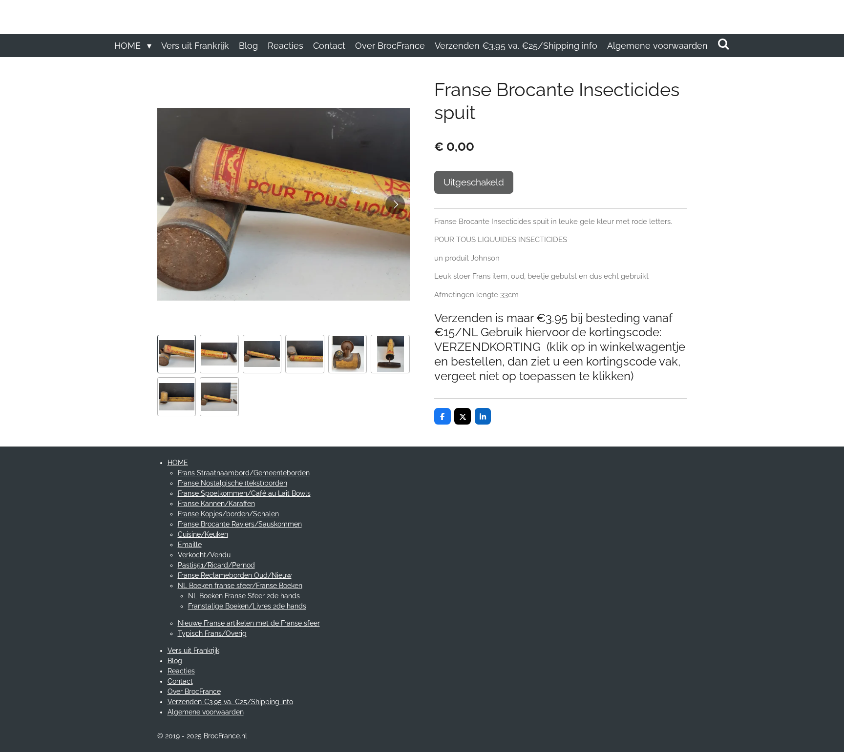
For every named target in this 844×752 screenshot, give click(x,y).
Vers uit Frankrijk (193, 650)
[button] (176, 354)
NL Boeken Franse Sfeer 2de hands (244, 596)
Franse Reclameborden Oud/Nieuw (235, 575)
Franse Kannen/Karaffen (216, 504)
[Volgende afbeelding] (395, 204)
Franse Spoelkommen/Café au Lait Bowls (244, 493)
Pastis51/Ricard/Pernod (216, 565)
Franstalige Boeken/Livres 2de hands (247, 606)
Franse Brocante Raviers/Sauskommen (240, 524)
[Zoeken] (724, 44)
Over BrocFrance (194, 691)
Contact (180, 681)
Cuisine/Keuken (203, 534)
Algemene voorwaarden (206, 712)
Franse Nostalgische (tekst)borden (232, 483)
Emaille (190, 545)
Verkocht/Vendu (204, 555)
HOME (178, 463)
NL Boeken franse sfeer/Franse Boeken (240, 585)
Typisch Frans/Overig (212, 633)
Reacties (181, 671)
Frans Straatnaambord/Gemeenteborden (244, 473)
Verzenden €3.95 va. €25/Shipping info (230, 702)
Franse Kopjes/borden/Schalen (228, 514)
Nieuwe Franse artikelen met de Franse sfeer (249, 623)
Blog (175, 661)
